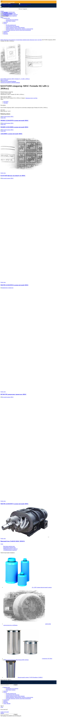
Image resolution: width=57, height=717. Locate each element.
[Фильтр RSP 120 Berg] (10, 659)
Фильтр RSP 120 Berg (23, 659)
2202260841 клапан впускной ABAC (11, 133)
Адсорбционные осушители (10, 550)
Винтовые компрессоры (9, 546)
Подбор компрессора (11, 25)
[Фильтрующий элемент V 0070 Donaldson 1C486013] (10, 677)
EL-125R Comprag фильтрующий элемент (42, 587)
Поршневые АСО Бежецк (12, 19)
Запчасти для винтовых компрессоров (20, 39)
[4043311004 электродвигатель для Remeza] (24, 624)
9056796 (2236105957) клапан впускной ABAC (15, 503)
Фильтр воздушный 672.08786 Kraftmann (10, 82)
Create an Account (5, 711)
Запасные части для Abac (36, 39)
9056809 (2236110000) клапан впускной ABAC (14, 127)
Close (2, 543)
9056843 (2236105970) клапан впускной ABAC (15, 120)
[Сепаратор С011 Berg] (22, 658)
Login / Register (6, 703)
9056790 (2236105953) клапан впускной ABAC (15, 285)
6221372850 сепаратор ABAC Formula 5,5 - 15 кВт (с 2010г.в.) (15, 78)
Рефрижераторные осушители (10, 548)
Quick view (3, 117)
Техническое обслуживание (12, 26)
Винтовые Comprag (10, 20)
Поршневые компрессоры (9, 547)
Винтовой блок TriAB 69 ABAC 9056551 (13, 541)
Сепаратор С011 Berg (47, 658)
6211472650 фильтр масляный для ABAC (13, 175)
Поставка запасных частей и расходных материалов (18, 30)
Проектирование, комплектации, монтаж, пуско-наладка (19, 28)
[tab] (29, 101)
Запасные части (7, 39)
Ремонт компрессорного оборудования (15, 27)
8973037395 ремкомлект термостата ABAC (13, 394)
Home (2, 39)
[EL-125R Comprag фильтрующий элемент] (17, 587)
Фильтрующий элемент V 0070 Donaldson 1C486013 (30, 677)
